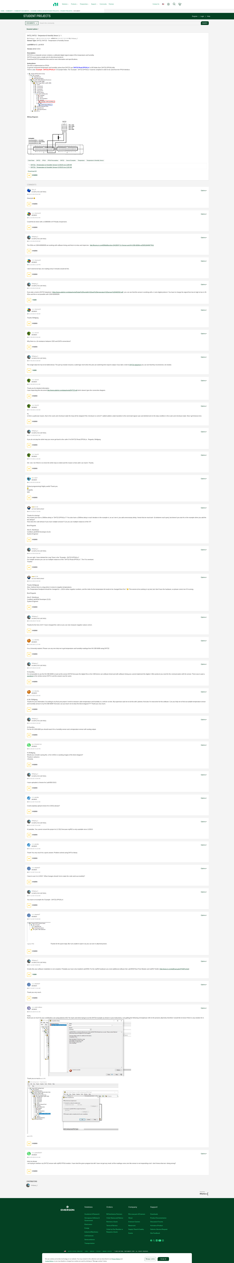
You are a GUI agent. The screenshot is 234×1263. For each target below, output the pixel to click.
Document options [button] (32, 29)
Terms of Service (111, 1225)
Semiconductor (89, 1239)
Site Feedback (155, 1233)
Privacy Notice (116, 1259)
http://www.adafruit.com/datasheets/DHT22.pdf (62, 390)
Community (9, 11)
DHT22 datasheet (135, 365)
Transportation (89, 1243)
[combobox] (119, 23)
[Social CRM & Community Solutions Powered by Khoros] (204, 1193)
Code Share (31, 160)
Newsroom (132, 1225)
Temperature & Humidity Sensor (95, 160)
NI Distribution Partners (114, 1214)
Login (202, 16)
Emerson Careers (134, 1222)
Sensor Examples (71, 160)
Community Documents (21, 11)
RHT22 (62, 160)
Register (195, 16)
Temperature (81, 160)
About (130, 1218)
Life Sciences (88, 1236)
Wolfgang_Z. (74, 38)
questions (30, 676)
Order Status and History (114, 1218)
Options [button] (203, 190)
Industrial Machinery (91, 1232)
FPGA (44, 160)
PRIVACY (98, 1251)
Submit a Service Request (158, 1229)
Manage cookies (107, 1251)
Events (130, 1233)
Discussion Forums (156, 1222)
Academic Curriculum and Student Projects (45, 11)
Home (2, 11)
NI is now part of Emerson (136, 1214)
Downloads (154, 1214)
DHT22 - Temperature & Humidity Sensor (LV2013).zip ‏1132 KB (51, 167)
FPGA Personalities (53, 160)
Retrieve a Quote (112, 1222)
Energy (86, 1228)
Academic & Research (91, 1214)
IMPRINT (92, 1251)
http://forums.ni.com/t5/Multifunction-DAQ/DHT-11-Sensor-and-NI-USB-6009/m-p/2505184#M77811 (122, 245)
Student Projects (66, 11)
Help (208, 16)
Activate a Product (156, 1225)
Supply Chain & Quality (136, 1229)
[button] (29, 175)
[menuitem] (65, 4)
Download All (32, 171)
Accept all (163, 1259)
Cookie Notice (49, 1261)
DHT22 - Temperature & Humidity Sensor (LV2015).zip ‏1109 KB (51, 165)
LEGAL (86, 1251)
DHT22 (38, 160)
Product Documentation (158, 1218)
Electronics (88, 1224)
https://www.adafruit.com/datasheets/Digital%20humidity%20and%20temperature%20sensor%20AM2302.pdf (88, 292)
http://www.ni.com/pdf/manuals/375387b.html (174, 969)
